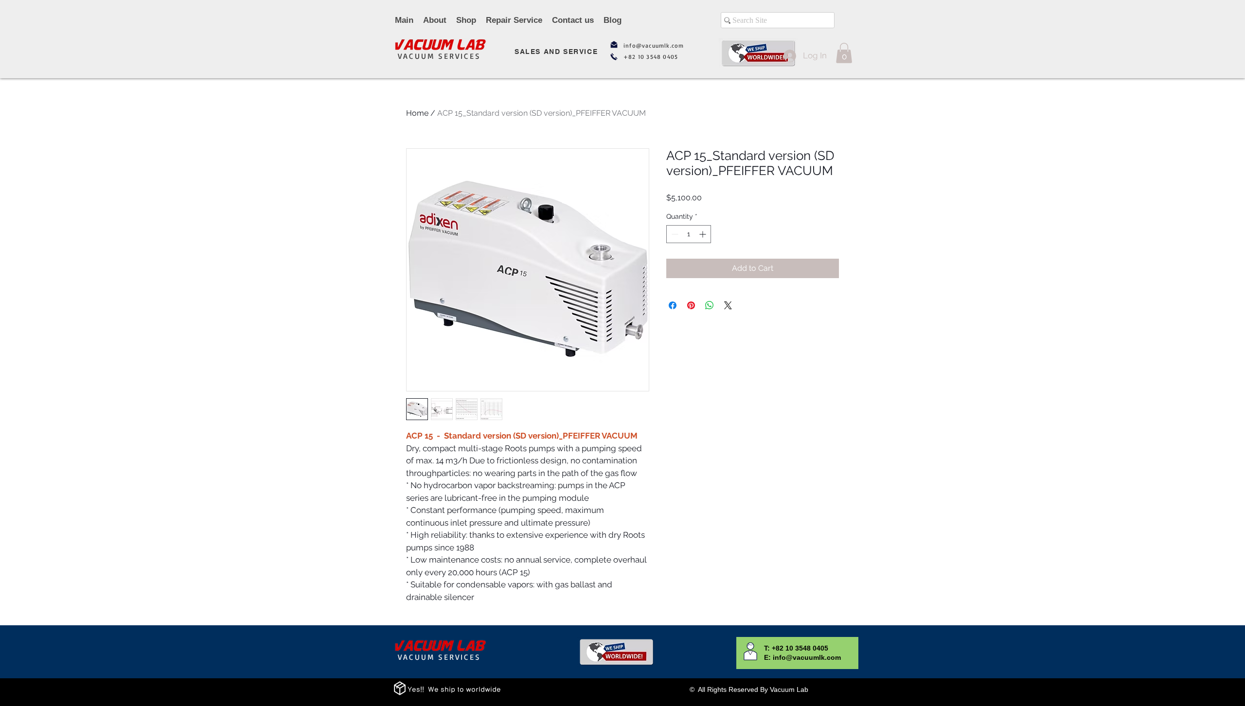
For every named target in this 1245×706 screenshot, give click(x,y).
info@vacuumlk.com (653, 45)
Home (417, 113)
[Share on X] (728, 305)
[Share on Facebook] (672, 305)
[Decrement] (674, 234)
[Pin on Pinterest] (691, 305)
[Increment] (703, 234)
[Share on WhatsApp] (709, 305)
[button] (844, 53)
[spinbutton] (688, 234)
